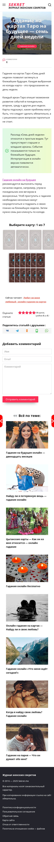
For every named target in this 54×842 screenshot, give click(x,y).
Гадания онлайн (27, 46)
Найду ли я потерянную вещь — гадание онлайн (26, 497)
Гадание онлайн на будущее (19, 179)
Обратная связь (11, 815)
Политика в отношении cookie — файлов (24, 828)
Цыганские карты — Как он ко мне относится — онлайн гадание (25, 543)
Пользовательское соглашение (19, 811)
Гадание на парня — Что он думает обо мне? (23, 757)
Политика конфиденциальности (19, 807)
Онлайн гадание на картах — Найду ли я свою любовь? (24, 627)
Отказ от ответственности (16, 824)
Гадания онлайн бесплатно (23, 586)
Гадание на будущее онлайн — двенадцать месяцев (25, 454)
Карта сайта (8, 820)
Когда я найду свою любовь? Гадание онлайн (24, 713)
